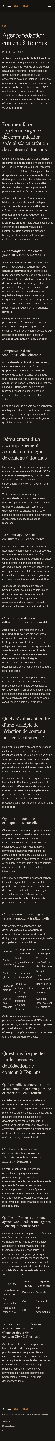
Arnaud (15, 5)
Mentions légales (9, 1426)
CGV (4, 1431)
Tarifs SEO (6, 1422)
